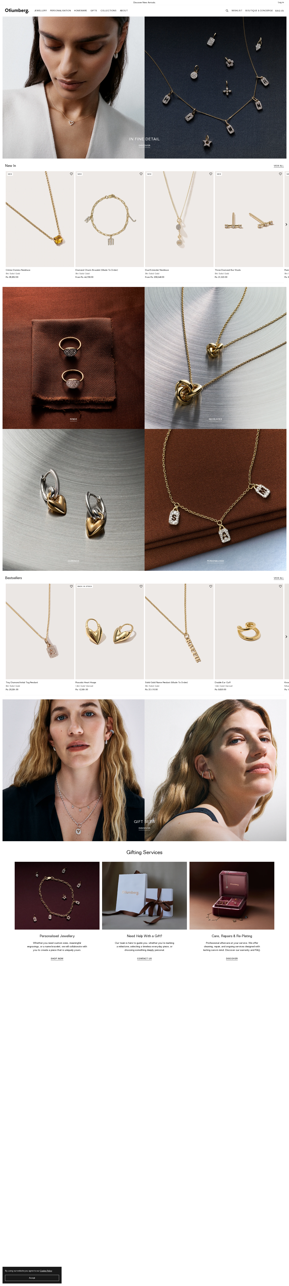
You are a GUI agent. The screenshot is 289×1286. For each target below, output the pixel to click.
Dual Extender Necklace (157, 270)
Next (286, 224)
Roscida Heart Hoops (85, 682)
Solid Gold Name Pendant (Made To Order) (166, 682)
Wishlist (237, 10)
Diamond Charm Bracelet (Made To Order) (96, 270)
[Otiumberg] (17, 10)
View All (279, 165)
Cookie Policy (46, 1270)
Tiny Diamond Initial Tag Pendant (22, 682)
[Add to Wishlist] (71, 174)
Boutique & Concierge (259, 10)
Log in (281, 2)
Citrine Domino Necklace (18, 270)
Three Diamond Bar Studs (228, 270)
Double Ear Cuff (223, 682)
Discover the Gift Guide (144, 2)
